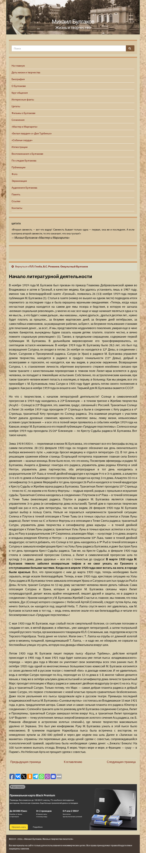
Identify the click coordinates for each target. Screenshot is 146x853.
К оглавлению (73, 761)
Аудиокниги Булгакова (24, 187)
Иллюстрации (20, 146)
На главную (18, 65)
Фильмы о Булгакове (23, 113)
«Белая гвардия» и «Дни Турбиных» (32, 133)
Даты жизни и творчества (26, 72)
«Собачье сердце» (22, 140)
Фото (14, 174)
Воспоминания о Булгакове (27, 153)
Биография (18, 79)
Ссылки (16, 201)
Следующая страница (121, 761)
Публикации (18, 167)
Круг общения (20, 92)
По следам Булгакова (24, 160)
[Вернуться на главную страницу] (73, 17)
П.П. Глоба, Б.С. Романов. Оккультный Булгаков (58, 266)
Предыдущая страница (25, 761)
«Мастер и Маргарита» (25, 126)
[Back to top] (138, 845)
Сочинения (18, 119)
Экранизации (19, 180)
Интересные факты (23, 99)
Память (16, 194)
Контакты (17, 207)
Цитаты (16, 106)
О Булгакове (19, 85)
